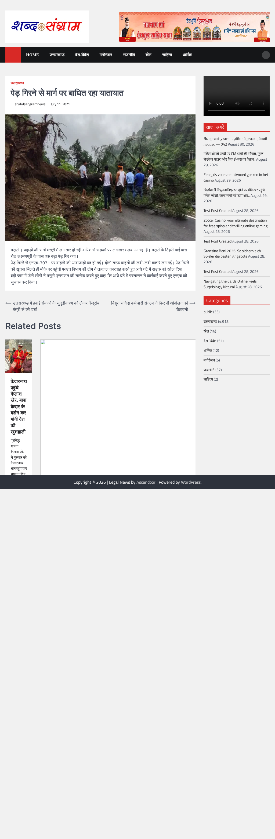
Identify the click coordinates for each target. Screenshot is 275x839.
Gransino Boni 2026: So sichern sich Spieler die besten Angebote (232, 253)
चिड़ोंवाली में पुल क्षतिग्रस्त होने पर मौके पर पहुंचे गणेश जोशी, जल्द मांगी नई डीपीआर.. (234, 192)
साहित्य (167, 55)
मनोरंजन (106, 55)
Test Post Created (217, 210)
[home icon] (13, 55)
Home (32, 55)
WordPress (191, 482)
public (208, 311)
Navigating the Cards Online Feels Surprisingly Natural (230, 284)
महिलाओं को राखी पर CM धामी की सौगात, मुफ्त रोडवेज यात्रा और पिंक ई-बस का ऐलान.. (233, 156)
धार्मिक (187, 55)
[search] (266, 55)
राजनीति (129, 55)
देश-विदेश (82, 55)
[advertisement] (194, 27)
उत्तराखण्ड (57, 55)
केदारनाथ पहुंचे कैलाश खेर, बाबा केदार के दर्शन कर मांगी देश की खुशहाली (19, 407)
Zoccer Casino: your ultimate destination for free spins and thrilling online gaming (235, 223)
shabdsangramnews (30, 104)
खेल (148, 55)
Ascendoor (145, 482)
